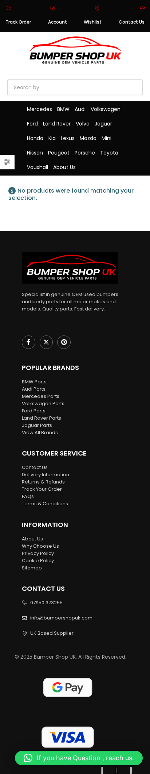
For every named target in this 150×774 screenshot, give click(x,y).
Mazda (88, 138)
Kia (52, 138)
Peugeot (59, 152)
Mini (106, 138)
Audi (80, 109)
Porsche (85, 152)
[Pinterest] (64, 342)
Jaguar (103, 123)
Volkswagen (106, 109)
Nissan (35, 152)
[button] (79, 758)
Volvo (83, 123)
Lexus (68, 138)
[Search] (91, 87)
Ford (32, 123)
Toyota (109, 152)
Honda (35, 138)
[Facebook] (28, 342)
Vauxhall (37, 167)
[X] (46, 342)
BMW (63, 109)
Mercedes (39, 109)
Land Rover (57, 123)
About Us (64, 167)
